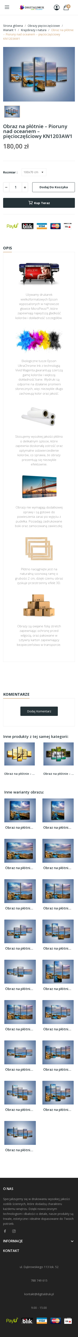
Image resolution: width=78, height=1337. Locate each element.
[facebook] (5, 1231)
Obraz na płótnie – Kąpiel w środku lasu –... (58, 774)
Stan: (34, 687)
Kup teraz (42, 203)
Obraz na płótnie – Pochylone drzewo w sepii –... (19, 774)
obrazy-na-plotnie (44, 675)
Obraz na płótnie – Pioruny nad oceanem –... (20, 827)
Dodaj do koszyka (54, 187)
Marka (27, 674)
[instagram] (14, 1231)
